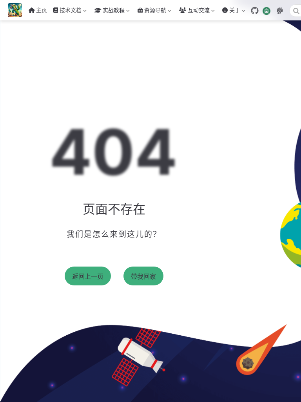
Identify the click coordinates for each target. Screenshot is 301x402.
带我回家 (143, 276)
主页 (41, 10)
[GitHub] (254, 10)
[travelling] (266, 10)
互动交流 (199, 11)
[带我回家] (17, 10)
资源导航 (155, 11)
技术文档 (67, 11)
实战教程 (109, 11)
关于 (230, 11)
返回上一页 (87, 276)
